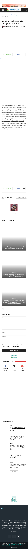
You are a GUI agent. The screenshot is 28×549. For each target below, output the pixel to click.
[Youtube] (18, 536)
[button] (2, 10)
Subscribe (22, 365)
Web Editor (8, 26)
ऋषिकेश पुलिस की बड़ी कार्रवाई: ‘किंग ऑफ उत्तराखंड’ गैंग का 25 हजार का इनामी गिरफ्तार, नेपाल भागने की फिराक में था (14, 302)
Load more (13, 471)
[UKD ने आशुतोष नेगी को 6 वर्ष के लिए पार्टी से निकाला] (5, 456)
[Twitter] (13, 536)
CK (9, 544)
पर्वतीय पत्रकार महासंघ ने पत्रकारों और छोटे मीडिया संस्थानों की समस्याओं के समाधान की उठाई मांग (18, 466)
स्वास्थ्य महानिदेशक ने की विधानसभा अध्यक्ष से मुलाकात (21, 198)
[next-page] (5, 309)
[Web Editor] (3, 27)
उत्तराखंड (6, 16)
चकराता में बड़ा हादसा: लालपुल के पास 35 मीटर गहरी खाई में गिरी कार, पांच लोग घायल (14, 247)
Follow (14, 365)
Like (6, 365)
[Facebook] (9, 536)
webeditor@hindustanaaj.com (14, 533)
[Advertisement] (14, 38)
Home (3, 16)
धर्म (8, 19)
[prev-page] (3, 309)
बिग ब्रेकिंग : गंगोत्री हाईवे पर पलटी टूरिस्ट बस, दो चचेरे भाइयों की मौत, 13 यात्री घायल (14, 275)
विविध (6, 19)
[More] (24, 54)
